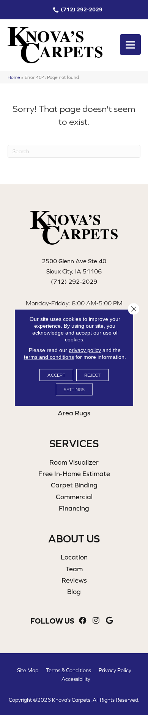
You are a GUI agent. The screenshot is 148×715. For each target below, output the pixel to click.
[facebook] (83, 620)
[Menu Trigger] (130, 44)
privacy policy (85, 350)
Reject (92, 374)
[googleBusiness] (109, 620)
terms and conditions (49, 357)
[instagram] (96, 620)
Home (14, 77)
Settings (74, 389)
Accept (56, 374)
